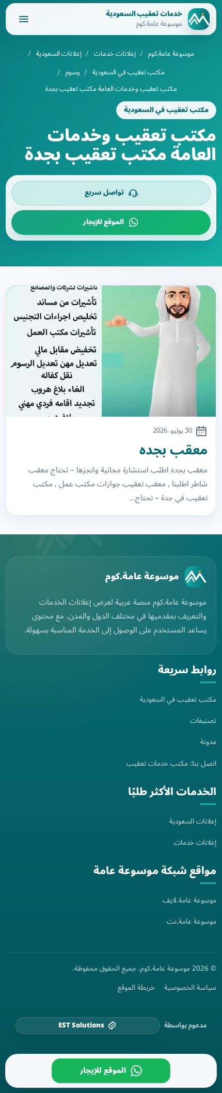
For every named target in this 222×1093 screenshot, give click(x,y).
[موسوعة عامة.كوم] (196, 577)
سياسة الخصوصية (190, 987)
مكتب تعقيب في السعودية (128, 72)
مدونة (208, 741)
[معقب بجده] (111, 351)
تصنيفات (203, 720)
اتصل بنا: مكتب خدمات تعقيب (171, 763)
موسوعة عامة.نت (191, 921)
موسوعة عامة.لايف (189, 900)
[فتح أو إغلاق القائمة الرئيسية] (23, 19)
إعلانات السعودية (59, 54)
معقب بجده (173, 450)
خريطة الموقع (136, 987)
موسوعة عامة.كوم (171, 54)
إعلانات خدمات (115, 54)
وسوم (73, 72)
